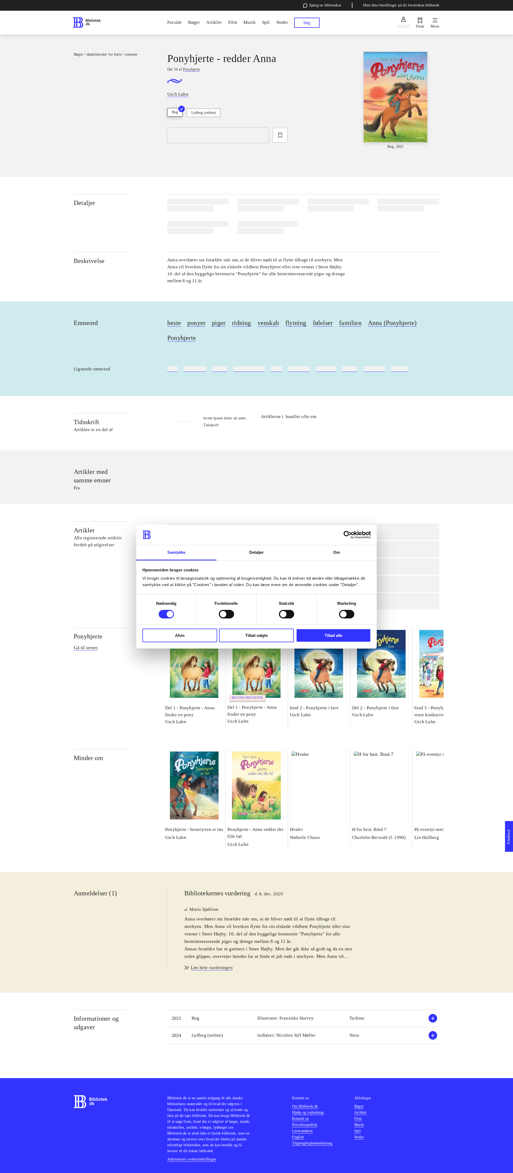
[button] (303, 1018)
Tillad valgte (256, 635)
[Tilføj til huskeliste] (280, 135)
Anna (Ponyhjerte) (392, 322)
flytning (295, 322)
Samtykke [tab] (176, 552)
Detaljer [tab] (256, 552)
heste (174, 322)
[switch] (226, 614)
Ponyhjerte (181, 337)
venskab (268, 322)
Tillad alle (333, 635)
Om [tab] (336, 552)
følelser (323, 322)
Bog (175, 112)
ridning (241, 322)
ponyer (196, 322)
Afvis (180, 635)
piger (219, 322)
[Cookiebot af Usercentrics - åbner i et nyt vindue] (347, 535)
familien (350, 322)
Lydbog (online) (203, 113)
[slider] (395, 101)
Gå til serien (86, 647)
